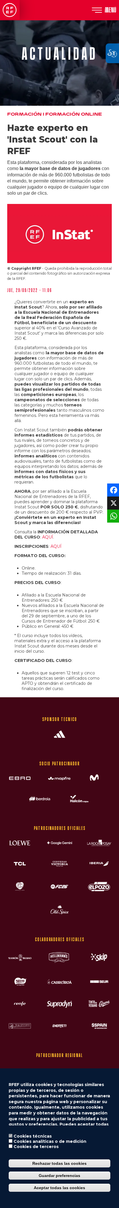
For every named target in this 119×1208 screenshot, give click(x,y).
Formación (24, 114)
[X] (112, 502)
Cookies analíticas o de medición (50, 1141)
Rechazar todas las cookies (59, 1163)
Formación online (73, 114)
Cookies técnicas (33, 1136)
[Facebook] (112, 489)
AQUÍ (47, 537)
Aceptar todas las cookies (59, 1187)
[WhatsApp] (112, 515)
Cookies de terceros (36, 1146)
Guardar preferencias (59, 1175)
